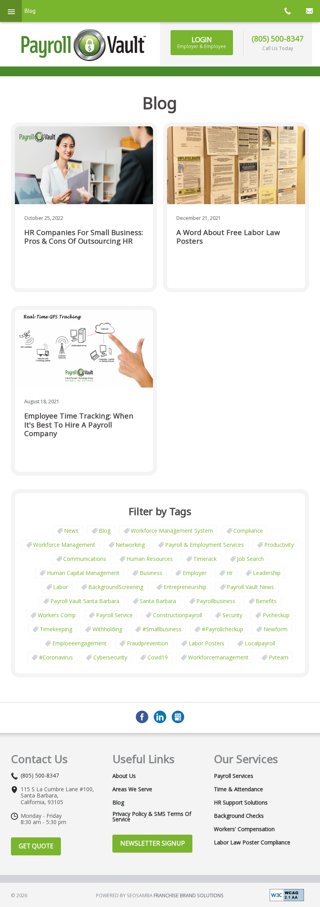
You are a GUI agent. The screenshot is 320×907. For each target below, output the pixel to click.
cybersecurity (110, 657)
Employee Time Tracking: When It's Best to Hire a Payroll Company (78, 424)
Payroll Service (114, 615)
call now (287, 11)
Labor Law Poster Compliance (252, 842)
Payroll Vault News (250, 587)
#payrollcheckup (222, 629)
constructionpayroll (177, 615)
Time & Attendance (238, 789)
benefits (266, 601)
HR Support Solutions (241, 802)
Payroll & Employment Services (204, 544)
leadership (267, 573)
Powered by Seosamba (160, 895)
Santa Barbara (158, 601)
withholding (107, 629)
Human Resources (149, 558)
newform (275, 629)
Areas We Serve (132, 789)
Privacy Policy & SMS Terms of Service (151, 816)
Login (201, 42)
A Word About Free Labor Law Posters (228, 237)
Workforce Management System (172, 530)
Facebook (142, 717)
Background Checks (239, 816)
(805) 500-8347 (278, 38)
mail (309, 11)
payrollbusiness (215, 601)
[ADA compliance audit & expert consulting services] (287, 894)
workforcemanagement (218, 657)
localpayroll (260, 643)
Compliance (248, 530)
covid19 (158, 657)
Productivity (279, 544)
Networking (130, 544)
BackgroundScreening (115, 587)
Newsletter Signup (152, 843)
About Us (124, 776)
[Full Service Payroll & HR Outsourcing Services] (83, 45)
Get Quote (36, 846)
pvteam (278, 657)
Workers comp (57, 615)
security (232, 615)
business (151, 573)
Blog (104, 530)
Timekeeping (56, 629)
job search (250, 558)
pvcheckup (276, 615)
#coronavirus (56, 657)
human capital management (83, 573)
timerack (205, 558)
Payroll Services (233, 776)
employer (194, 573)
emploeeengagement (79, 643)
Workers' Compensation (244, 829)
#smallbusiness (161, 629)
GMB (178, 717)
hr (230, 573)
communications (84, 558)
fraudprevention (147, 643)
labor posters (206, 643)
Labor (60, 587)
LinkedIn (160, 717)
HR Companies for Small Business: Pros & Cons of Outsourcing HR (83, 237)
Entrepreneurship (185, 587)
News (71, 530)
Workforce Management (64, 544)
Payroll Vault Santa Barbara (84, 601)
